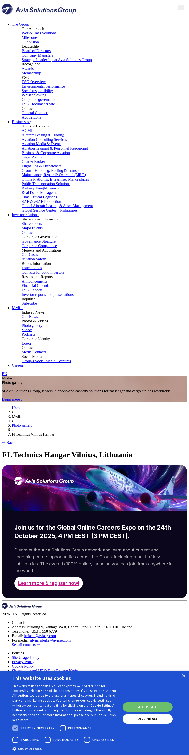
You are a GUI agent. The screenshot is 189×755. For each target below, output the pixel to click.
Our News (30, 317)
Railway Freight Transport (42, 188)
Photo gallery (32, 325)
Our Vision (30, 42)
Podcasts (28, 334)
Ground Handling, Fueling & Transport (52, 170)
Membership (31, 73)
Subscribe (29, 303)
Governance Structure (39, 241)
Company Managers (37, 55)
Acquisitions (31, 117)
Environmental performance (43, 86)
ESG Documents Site (38, 104)
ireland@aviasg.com (40, 636)
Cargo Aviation (33, 157)
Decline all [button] (148, 719)
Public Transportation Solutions (46, 184)
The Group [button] (21, 24)
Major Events (32, 228)
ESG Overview (34, 82)
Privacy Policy (23, 662)
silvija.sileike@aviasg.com (50, 640)
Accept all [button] (147, 707)
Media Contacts (34, 352)
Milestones (30, 37)
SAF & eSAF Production (41, 201)
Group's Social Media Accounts (46, 361)
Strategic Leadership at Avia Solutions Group (57, 60)
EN (4, 374)
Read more (20, 720)
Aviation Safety (34, 259)
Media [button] (17, 308)
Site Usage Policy (25, 657)
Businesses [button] (21, 122)
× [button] (183, 676)
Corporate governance (39, 99)
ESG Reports (32, 290)
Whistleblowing (34, 95)
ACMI (27, 130)
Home (16, 408)
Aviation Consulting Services (44, 139)
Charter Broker (33, 161)
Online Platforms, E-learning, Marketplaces (55, 179)
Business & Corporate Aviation (46, 153)
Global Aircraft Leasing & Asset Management (57, 206)
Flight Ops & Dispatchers (41, 166)
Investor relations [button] (25, 215)
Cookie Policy (23, 666)
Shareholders (32, 223)
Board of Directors (36, 51)
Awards (28, 68)
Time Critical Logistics (39, 197)
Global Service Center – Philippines (49, 210)
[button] (65, 748)
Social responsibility (37, 91)
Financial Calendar (36, 285)
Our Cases (30, 254)
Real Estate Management (41, 192)
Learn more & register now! (48, 583)
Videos (27, 330)
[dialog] (94, 713)
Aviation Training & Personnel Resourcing (55, 148)
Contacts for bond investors (43, 272)
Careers (18, 365)
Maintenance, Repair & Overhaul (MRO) (54, 175)
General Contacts (35, 113)
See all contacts (24, 645)
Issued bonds (32, 268)
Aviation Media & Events (41, 144)
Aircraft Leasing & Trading (43, 135)
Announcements (34, 281)
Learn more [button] (11, 399)
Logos (27, 343)
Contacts (28, 232)
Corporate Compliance (39, 246)
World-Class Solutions (39, 33)
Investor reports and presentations (48, 294)
